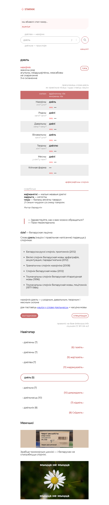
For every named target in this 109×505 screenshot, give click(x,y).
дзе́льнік (29, 407)
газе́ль (79, 347)
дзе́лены (29, 342)
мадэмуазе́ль (75, 367)
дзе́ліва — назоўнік (34, 34)
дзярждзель (75, 392)
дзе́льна (28, 387)
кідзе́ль (78, 402)
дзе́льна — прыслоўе (36, 45)
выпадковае (29, 315)
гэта (84, 68)
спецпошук (80, 315)
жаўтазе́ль (76, 357)
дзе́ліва (28, 362)
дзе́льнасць (31, 397)
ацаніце (26, 26)
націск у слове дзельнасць (52, 307)
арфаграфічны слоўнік (77, 182)
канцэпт (84, 49)
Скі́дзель (77, 412)
